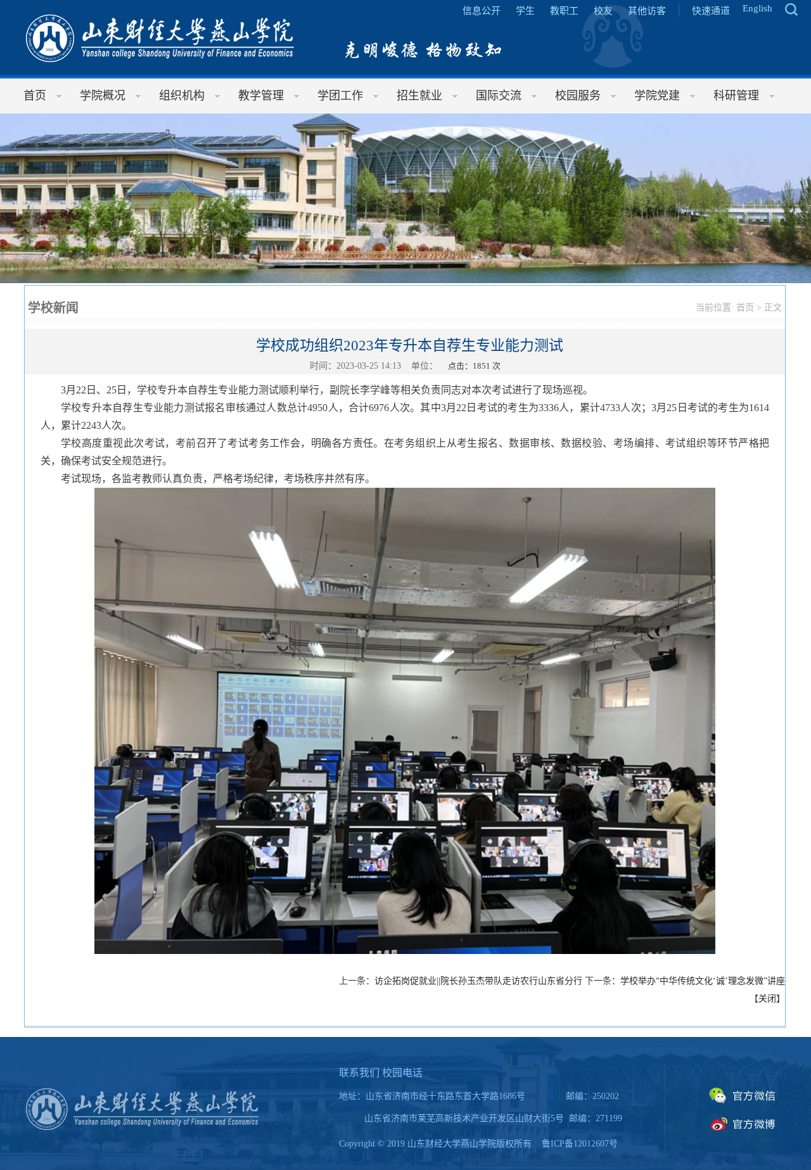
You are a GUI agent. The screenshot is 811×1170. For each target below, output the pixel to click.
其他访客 (647, 11)
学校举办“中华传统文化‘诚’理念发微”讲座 (702, 981)
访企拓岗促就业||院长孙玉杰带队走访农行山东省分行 (478, 981)
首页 (745, 307)
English (757, 8)
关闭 (767, 998)
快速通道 (711, 11)
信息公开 (482, 11)
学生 (525, 11)
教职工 (564, 11)
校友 (603, 11)
